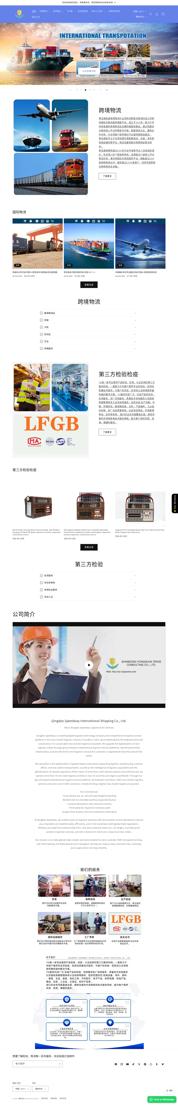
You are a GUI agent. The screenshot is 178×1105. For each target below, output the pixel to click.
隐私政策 (44, 1098)
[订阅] (59, 1064)
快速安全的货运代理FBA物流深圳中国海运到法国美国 (35, 272)
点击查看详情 (89, 71)
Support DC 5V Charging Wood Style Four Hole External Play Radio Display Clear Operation (139, 531)
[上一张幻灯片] (70, 90)
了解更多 (107, 176)
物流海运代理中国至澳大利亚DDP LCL (79, 272)
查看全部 (89, 284)
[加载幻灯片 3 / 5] (85, 90)
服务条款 (63, 1098)
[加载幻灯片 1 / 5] (77, 90)
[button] (44, 11)
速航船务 (21, 1099)
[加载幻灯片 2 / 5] (81, 90)
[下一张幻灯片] (101, 90)
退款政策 (53, 1098)
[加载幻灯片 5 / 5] (94, 90)
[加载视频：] (89, 665)
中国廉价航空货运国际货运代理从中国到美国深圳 (136, 272)
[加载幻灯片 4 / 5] (90, 90)
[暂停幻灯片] (108, 90)
